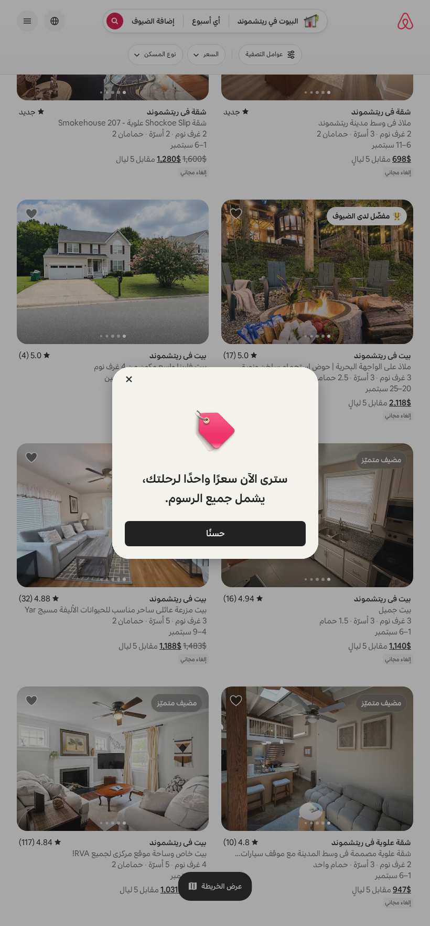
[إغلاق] (129, 379)
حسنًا (215, 532)
